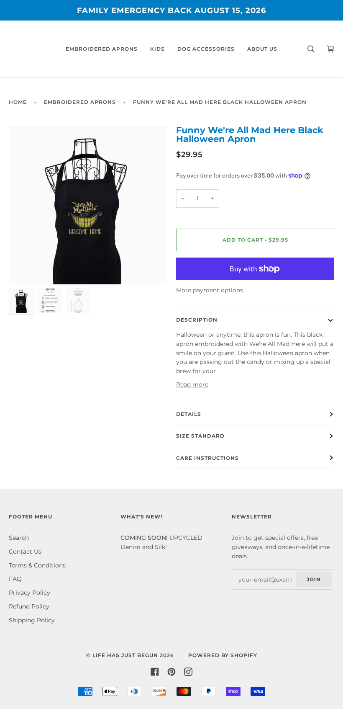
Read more (192, 384)
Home (18, 102)
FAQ (15, 578)
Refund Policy (29, 606)
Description (197, 320)
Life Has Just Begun (125, 655)
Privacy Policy (29, 592)
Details (188, 414)
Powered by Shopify (222, 655)
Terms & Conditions (37, 565)
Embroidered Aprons (80, 102)
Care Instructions (207, 458)
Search (19, 537)
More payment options (209, 290)
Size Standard (200, 436)
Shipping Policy (32, 620)
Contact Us (25, 551)
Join (314, 579)
